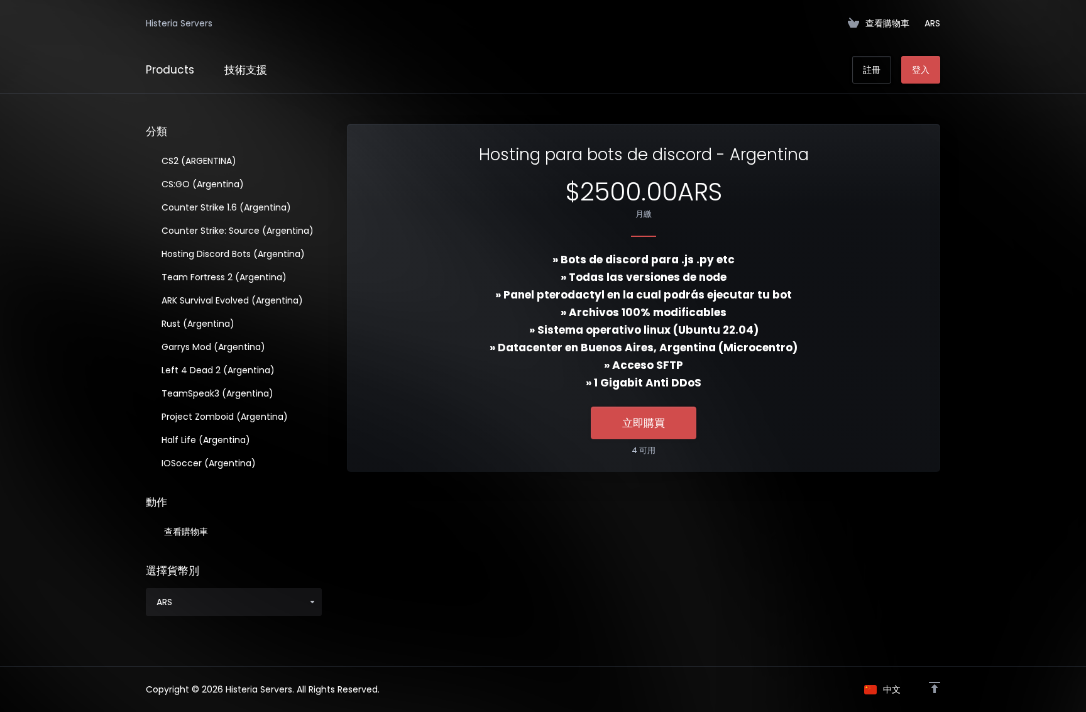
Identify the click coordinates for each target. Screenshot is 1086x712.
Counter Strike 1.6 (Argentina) (225, 207)
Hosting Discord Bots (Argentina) (232, 254)
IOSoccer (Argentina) (207, 463)
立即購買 (643, 422)
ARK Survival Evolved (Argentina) (231, 300)
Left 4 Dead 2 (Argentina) (217, 370)
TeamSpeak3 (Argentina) (216, 393)
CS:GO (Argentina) (201, 184)
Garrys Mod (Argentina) (212, 347)
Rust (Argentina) (196, 323)
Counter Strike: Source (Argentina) (236, 230)
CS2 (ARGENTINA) (197, 161)
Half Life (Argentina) (204, 440)
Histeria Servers (179, 23)
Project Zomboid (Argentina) (223, 416)
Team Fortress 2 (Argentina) (223, 277)
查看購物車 (183, 531)
